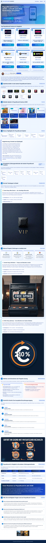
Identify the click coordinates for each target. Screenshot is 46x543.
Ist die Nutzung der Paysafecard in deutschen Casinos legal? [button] (15, 517)
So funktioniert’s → (18, 18)
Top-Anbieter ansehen (8, 18)
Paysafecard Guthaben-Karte (7, 158)
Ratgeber (41, 1)
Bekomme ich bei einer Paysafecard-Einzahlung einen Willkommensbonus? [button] (18, 523)
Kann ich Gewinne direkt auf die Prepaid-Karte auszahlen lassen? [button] (16, 501)
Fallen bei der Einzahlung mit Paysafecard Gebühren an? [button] (14, 509)
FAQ (44, 1)
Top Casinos (37, 1)
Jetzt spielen (8, 44)
